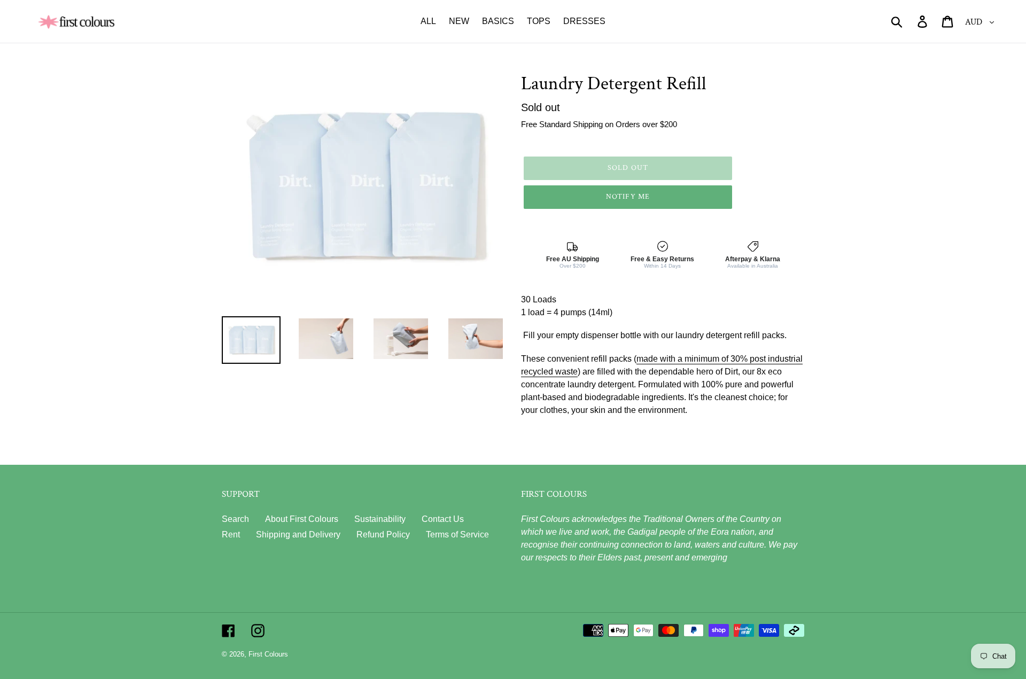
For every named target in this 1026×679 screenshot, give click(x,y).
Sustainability (380, 519)
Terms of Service (457, 534)
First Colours (268, 654)
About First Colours (301, 519)
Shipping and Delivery (298, 534)
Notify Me (628, 196)
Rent (231, 534)
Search (235, 519)
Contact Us (443, 519)
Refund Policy (383, 534)
